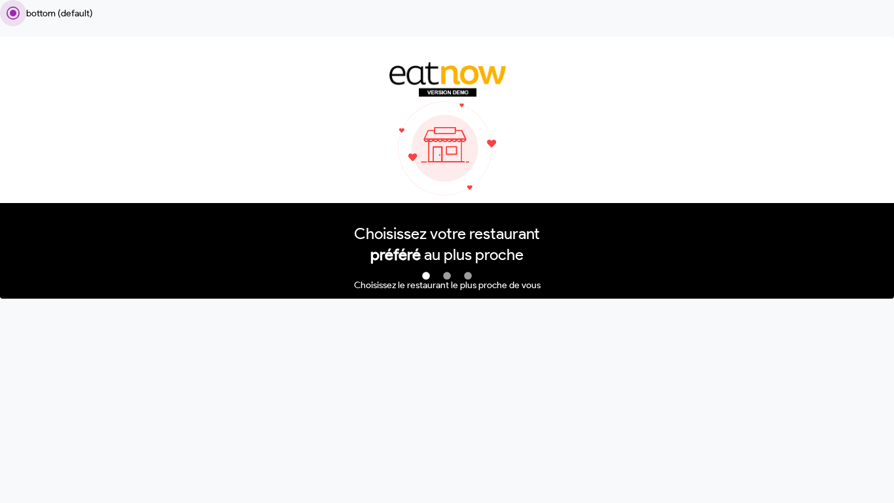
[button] (426, 276)
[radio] (46, 13)
